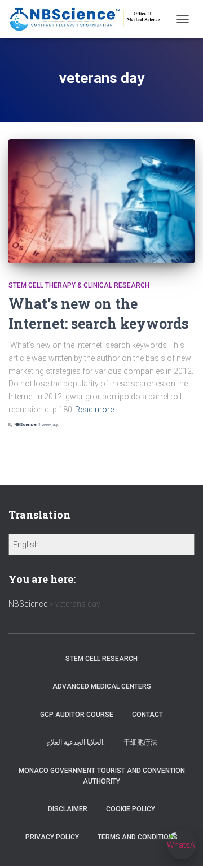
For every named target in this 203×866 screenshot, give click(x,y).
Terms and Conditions (138, 837)
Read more (94, 409)
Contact (147, 715)
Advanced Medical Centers (101, 686)
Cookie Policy (130, 809)
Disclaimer (67, 809)
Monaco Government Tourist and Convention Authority (102, 776)
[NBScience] (89, 19)
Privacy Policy (52, 837)
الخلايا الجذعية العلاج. (75, 742)
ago (48, 424)
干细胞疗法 (140, 742)
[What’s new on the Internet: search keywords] (101, 201)
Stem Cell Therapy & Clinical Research (78, 285)
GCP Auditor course (76, 715)
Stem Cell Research (101, 659)
